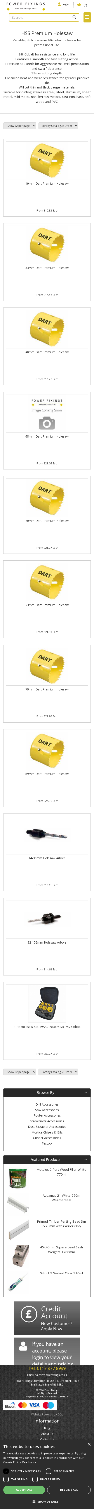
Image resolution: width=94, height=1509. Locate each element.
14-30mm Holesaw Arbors (47, 858)
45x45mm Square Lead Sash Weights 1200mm (61, 1249)
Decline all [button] (69, 1490)
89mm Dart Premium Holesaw (47, 774)
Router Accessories (47, 1115)
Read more (29, 1462)
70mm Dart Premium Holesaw (47, 521)
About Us (47, 1434)
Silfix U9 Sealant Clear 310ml (61, 1273)
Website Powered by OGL (47, 1414)
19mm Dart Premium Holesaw (47, 183)
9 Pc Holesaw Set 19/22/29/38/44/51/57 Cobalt (47, 1027)
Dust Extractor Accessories (47, 1126)
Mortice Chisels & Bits (47, 1132)
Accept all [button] (24, 1490)
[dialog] (47, 1474)
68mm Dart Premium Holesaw (47, 436)
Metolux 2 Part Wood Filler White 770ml (61, 1171)
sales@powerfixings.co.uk (51, 1375)
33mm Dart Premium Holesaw (47, 268)
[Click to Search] (75, 17)
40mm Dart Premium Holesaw (47, 352)
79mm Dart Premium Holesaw (47, 689)
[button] (47, 1501)
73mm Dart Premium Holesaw (47, 605)
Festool (47, 1143)
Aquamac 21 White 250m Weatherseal (61, 1197)
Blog (47, 1428)
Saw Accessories (47, 1110)
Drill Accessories (47, 1104)
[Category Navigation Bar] (87, 17)
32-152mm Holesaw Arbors (47, 942)
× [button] (89, 1444)
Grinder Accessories (47, 1138)
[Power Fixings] (26, 6)
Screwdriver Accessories (47, 1121)
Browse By (45, 1092)
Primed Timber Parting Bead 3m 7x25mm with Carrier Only (61, 1223)
